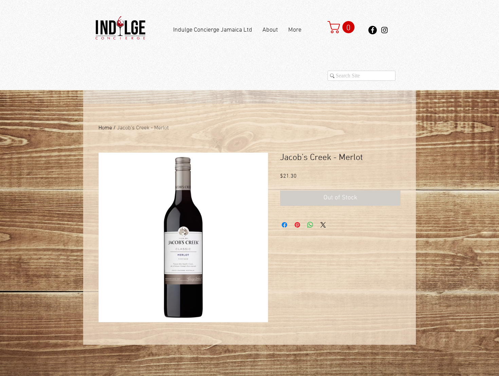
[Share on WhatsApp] (310, 225)
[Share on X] (323, 225)
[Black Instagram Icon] (384, 30)
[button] (342, 27)
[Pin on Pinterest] (297, 225)
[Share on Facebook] (284, 225)
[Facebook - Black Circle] (372, 30)
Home (105, 128)
